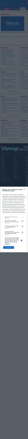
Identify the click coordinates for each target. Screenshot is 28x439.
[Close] (24, 189)
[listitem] (14, 217)
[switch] (22, 221)
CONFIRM (8, 247)
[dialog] (14, 219)
